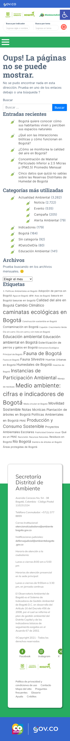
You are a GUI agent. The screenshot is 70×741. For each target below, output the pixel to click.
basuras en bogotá (24, 300)
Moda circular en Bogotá (35, 404)
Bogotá (23, 233)
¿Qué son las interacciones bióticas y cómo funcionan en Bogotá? (40, 139)
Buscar (8, 100)
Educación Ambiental (34, 251)
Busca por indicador (15, 23)
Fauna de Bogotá (42, 353)
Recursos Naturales (38, 437)
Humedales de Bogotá (34, 364)
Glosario (35, 692)
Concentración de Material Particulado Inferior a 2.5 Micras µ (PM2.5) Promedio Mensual (42, 163)
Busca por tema (42, 23)
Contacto (46, 685)
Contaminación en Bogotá (20, 327)
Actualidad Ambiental (34, 197)
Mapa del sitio (24, 688)
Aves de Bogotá (42, 296)
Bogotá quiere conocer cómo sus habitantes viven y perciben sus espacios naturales (41, 125)
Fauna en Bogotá (11, 360)
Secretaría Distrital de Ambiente (29, 482)
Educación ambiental (22, 336)
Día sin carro (9, 332)
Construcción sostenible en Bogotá (39, 321)
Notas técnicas (34, 409)
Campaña (41, 214)
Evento (39, 208)
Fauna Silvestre (32, 359)
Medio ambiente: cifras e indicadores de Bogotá (33, 394)
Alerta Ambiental (46, 220)
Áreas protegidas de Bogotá (20, 446)
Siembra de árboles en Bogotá (47, 442)
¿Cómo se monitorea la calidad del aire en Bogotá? (41, 151)
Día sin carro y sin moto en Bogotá (33, 332)
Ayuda (19, 696)
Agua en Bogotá (20, 296)
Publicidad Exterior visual (47, 432)
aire (31, 295)
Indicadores (27, 227)
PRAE (22, 420)
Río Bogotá (22, 441)
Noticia (39, 202)
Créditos (31, 696)
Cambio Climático (29, 305)
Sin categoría (28, 239)
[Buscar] (64, 27)
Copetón (43, 327)
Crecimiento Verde (58, 327)
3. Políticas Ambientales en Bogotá (20, 291)
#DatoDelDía (27, 245)
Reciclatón (23, 437)
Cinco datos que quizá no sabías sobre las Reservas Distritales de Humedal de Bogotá (42, 177)
